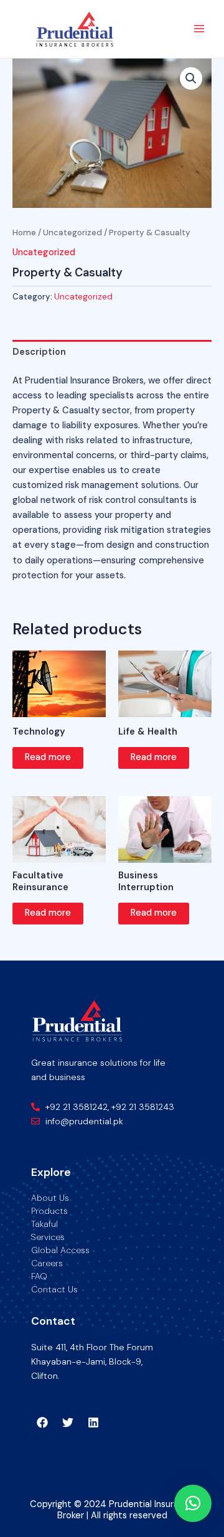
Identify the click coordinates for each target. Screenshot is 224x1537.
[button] (191, 78)
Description (39, 352)
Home (24, 232)
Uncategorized (72, 232)
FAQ (39, 1276)
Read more (48, 757)
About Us (50, 1197)
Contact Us (54, 1289)
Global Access (60, 1250)
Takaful (44, 1223)
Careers (47, 1263)
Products (49, 1210)
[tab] (112, 352)
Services (48, 1237)
